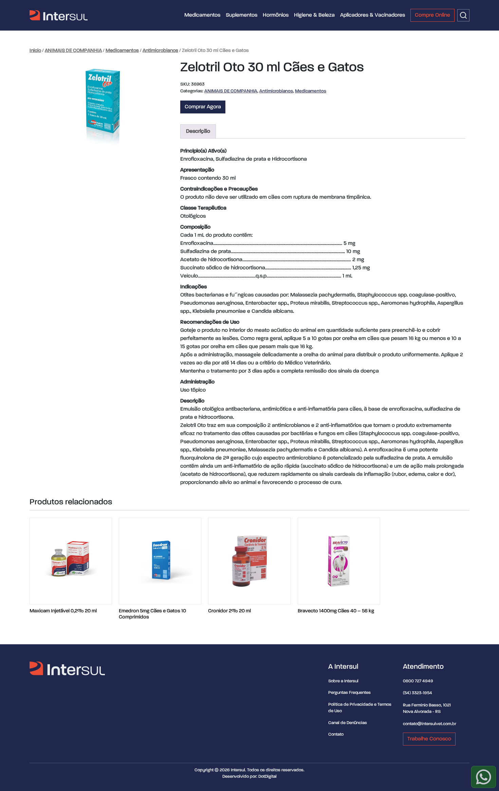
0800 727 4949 (418, 681)
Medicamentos (202, 15)
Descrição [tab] (198, 131)
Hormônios (276, 15)
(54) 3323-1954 (417, 693)
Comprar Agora (203, 107)
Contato (336, 734)
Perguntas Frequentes (349, 692)
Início (35, 50)
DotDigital (267, 776)
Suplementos (241, 15)
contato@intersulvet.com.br (429, 724)
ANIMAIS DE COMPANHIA (73, 50)
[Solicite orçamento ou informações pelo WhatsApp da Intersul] (483, 777)
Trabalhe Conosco (429, 739)
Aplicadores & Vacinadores (372, 15)
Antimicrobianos (160, 50)
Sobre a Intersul (343, 681)
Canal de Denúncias (347, 723)
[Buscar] (463, 15)
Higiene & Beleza (314, 15)
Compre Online (432, 15)
